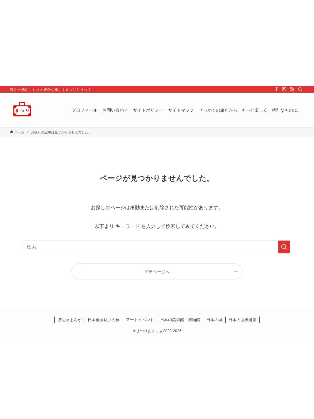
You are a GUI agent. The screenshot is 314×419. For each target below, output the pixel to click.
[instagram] (284, 89)
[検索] (300, 89)
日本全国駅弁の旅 (104, 319)
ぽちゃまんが (70, 319)
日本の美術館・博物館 (180, 319)
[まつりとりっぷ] (22, 110)
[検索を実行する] (284, 246)
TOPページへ (157, 271)
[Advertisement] (157, 43)
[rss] (292, 89)
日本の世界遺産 (242, 319)
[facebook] (276, 89)
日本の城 (214, 319)
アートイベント (140, 319)
